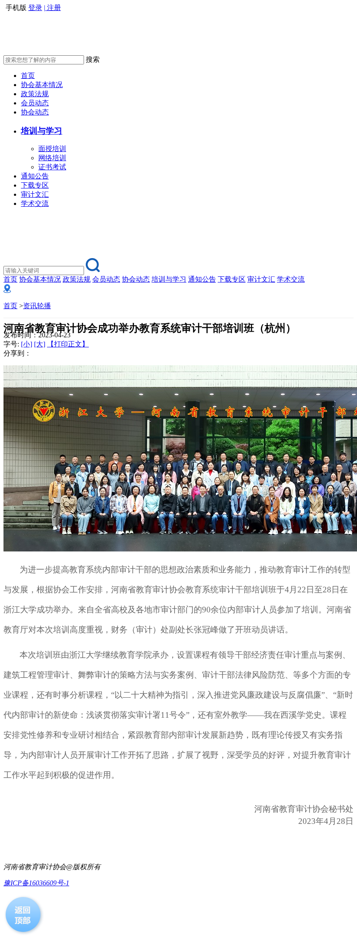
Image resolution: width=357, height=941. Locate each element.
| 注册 (52, 7)
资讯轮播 (37, 305)
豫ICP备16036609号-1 (36, 883)
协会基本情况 (42, 84)
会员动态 (35, 103)
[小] (26, 344)
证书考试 (52, 167)
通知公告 (35, 176)
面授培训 (52, 148)
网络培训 (52, 157)
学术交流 (35, 203)
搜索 (93, 59)
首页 (28, 75)
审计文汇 (35, 194)
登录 (35, 7)
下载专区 (35, 185)
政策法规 (35, 93)
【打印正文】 (68, 344)
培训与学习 (169, 279)
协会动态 (35, 112)
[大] (39, 344)
